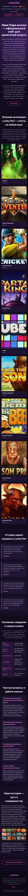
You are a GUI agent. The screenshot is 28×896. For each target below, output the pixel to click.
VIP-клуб (3, 9)
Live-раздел (17, 9)
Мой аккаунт (9, 14)
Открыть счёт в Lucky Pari (14, 862)
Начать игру (14, 103)
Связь (23, 6)
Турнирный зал (16, 6)
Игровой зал (10, 9)
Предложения (6, 6)
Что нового (24, 9)
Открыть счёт (19, 14)
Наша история (14, 11)
